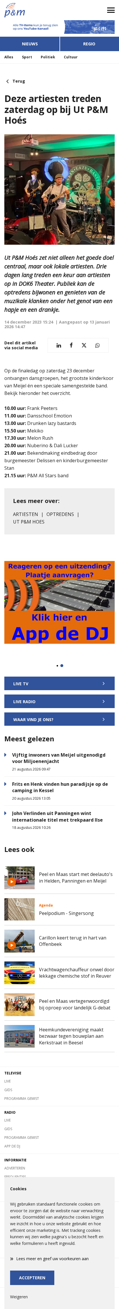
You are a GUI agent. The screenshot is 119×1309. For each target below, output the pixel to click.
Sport (27, 57)
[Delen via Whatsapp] (97, 345)
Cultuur (71, 57)
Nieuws (30, 44)
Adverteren (14, 1168)
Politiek (48, 57)
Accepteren (32, 1277)
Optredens (60, 514)
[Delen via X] (84, 345)
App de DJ (12, 1146)
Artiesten (25, 514)
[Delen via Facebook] (71, 345)
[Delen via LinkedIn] (58, 345)
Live (7, 1081)
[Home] (29, 10)
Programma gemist (21, 1098)
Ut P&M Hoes (28, 522)
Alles (8, 57)
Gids (8, 1089)
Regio (89, 44)
